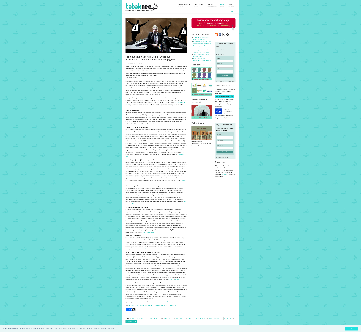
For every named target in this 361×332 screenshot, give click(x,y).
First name (220, 140)
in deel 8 (177, 279)
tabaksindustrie (156, 318)
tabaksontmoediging (160, 305)
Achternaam (220, 69)
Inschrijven (225, 75)
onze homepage (169, 302)
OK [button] (352, 328)
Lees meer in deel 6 (141, 249)
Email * (219, 135)
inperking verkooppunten (146, 305)
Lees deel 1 (169, 124)
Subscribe (225, 152)
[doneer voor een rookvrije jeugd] (213, 30)
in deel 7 (170, 279)
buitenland (181, 318)
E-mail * (219, 58)
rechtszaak (169, 318)
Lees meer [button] (110, 328)
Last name (220, 145)
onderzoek (229, 318)
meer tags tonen (131, 321)
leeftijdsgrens (172, 305)
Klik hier (224, 174)
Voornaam (219, 63)
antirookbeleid (133, 305)
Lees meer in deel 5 (148, 232)
